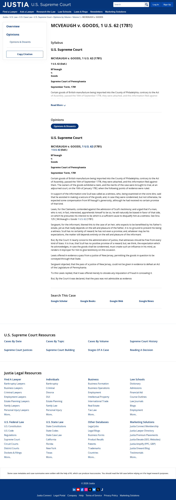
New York (51, 448)
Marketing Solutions (115, 12)
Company (72, 495)
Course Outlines (138, 396)
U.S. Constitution (12, 426)
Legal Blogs (94, 430)
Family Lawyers (12, 405)
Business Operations (99, 388)
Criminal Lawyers (13, 392)
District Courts (11, 448)
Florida (49, 443)
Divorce (50, 392)
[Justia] (16, 4)
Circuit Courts (11, 443)
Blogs (133, 405)
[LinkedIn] (74, 489)
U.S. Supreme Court (43, 17)
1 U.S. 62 (87, 146)
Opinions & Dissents (65, 126)
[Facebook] (82, 489)
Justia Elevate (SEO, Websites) (145, 439)
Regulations (10, 435)
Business (93, 379)
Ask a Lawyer (27, 12)
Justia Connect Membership (144, 426)
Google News (146, 301)
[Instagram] (86, 489)
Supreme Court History (144, 341)
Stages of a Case (98, 350)
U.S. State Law (54, 422)
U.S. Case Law (25, 17)
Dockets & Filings (13, 452)
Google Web (116, 301)
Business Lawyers (13, 388)
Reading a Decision (141, 350)
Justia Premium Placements (144, 435)
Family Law (51, 405)
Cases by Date (13, 341)
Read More (57, 105)
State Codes (52, 430)
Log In (156, 4)
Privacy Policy (111, 495)
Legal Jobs (93, 426)
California (51, 439)
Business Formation (98, 383)
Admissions (136, 388)
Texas (49, 452)
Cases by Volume (98, 341)
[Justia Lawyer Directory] (102, 489)
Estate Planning (54, 401)
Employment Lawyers (15, 396)
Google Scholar (59, 301)
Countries (93, 452)
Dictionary (135, 383)
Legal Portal (59, 495)
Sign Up (167, 4)
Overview (13, 26)
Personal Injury (54, 410)
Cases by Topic (55, 341)
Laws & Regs (81, 12)
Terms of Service (94, 495)
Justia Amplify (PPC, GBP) (143, 443)
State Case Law (54, 435)
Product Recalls (96, 439)
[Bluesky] (94, 489)
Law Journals (136, 401)
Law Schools (64, 12)
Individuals (52, 379)
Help (81, 495)
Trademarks (94, 448)
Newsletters (96, 12)
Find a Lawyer (10, 12)
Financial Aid (136, 392)
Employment (94, 392)
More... (7, 414)
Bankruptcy (52, 383)
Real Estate (93, 405)
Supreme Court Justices (18, 350)
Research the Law (46, 12)
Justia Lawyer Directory (142, 430)
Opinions (12, 34)
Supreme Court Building (60, 350)
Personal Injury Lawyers (16, 410)
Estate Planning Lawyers (16, 401)
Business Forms (96, 435)
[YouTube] (78, 489)
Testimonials (136, 452)
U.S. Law (13, 17)
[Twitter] (98, 489)
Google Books (87, 301)
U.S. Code (9, 430)
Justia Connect (44, 495)
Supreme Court (12, 439)
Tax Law (92, 410)
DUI (48, 396)
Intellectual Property (98, 396)
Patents (92, 443)
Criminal (50, 388)
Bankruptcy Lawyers (14, 383)
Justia (5, 17)
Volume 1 (76, 17)
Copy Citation (24, 54)
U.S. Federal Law (14, 422)
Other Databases (98, 422)
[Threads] (90, 489)
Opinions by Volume (62, 17)
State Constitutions (56, 426)
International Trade (98, 401)
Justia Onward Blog (140, 448)
